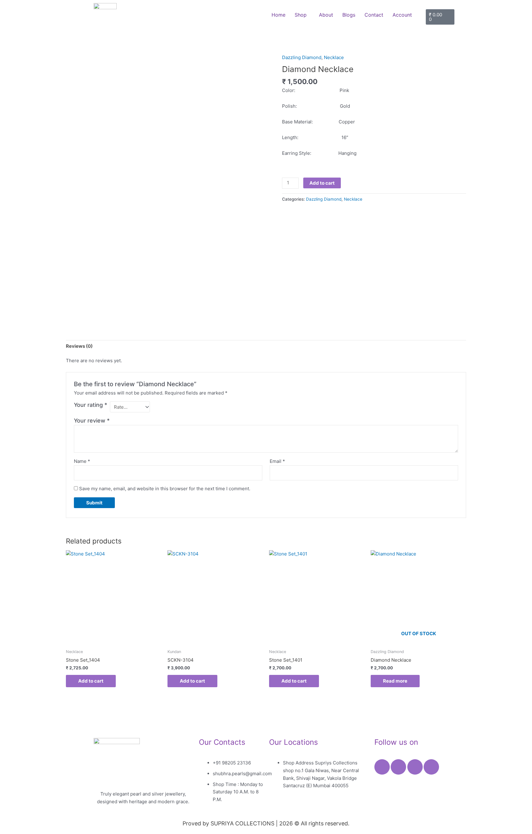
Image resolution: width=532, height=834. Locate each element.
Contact (374, 15)
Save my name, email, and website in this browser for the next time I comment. (164, 488)
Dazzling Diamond (301, 57)
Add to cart (322, 183)
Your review (92, 420)
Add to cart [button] (90, 681)
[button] (302, 14)
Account (402, 15)
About (326, 15)
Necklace (334, 57)
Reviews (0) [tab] (79, 346)
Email (277, 461)
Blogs (348, 15)
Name (82, 461)
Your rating (90, 405)
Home (278, 15)
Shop (301, 15)
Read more (395, 681)
